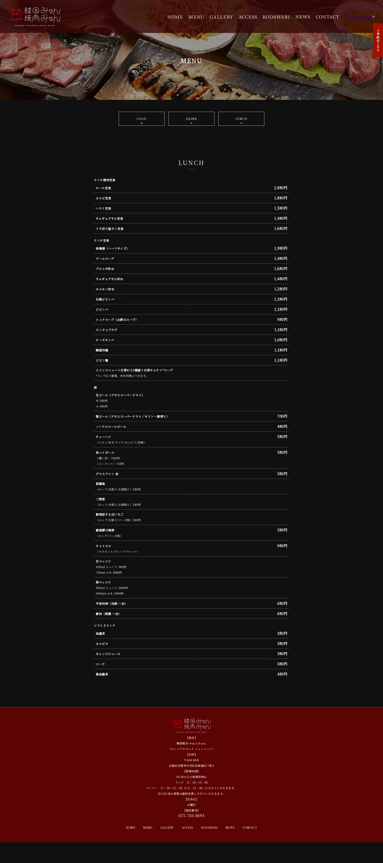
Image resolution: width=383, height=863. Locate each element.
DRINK (191, 119)
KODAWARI (276, 16)
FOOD (142, 119)
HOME (175, 16)
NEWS (302, 16)
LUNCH (241, 119)
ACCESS (248, 16)
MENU (196, 16)
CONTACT (327, 16)
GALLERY (221, 16)
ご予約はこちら (378, 40)
